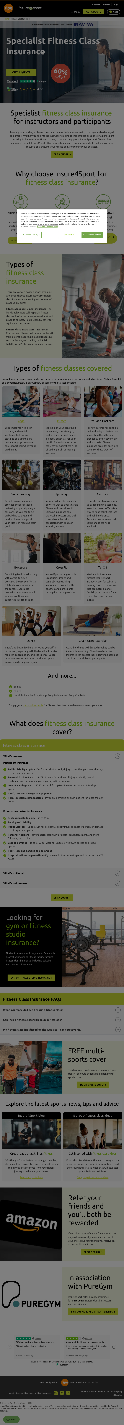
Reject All (69, 235)
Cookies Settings (31, 235)
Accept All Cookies (92, 235)
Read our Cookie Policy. (47, 227)
